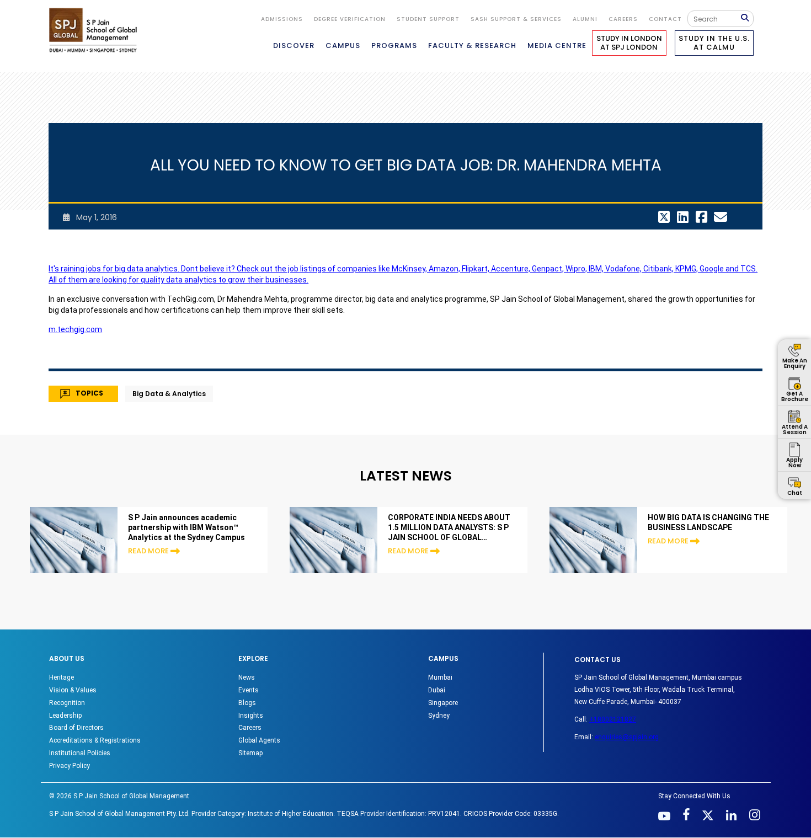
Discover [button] (293, 45)
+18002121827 (612, 719)
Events (248, 690)
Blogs (247, 703)
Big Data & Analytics (169, 393)
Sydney (439, 715)
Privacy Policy (69, 766)
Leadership (65, 715)
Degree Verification (350, 19)
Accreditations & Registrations (95, 740)
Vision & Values (73, 690)
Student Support (428, 19)
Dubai (436, 690)
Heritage (61, 677)
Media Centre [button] (556, 45)
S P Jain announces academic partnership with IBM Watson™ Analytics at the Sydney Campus (186, 527)
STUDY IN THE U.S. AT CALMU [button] (714, 42)
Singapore (443, 703)
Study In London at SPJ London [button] (629, 42)
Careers (623, 19)
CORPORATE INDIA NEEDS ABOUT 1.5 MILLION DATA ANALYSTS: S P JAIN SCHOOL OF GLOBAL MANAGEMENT (449, 527)
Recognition (67, 703)
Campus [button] (343, 45)
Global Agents (259, 740)
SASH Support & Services (516, 19)
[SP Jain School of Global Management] (96, 30)
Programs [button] (394, 45)
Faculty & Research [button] (472, 45)
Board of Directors (76, 728)
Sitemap (250, 753)
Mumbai (440, 677)
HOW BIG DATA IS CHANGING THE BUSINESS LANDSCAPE (708, 522)
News (246, 677)
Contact (665, 19)
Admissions (282, 19)
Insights (250, 715)
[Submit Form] (747, 18)
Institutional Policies (79, 753)
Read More (148, 551)
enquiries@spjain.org (627, 737)
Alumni (585, 19)
